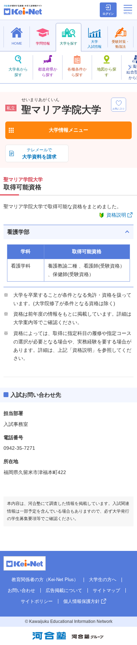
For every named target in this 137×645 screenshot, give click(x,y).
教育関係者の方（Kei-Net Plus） (45, 579)
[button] (129, 67)
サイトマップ (106, 590)
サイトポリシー (37, 601)
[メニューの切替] (127, 9)
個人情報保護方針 (81, 601)
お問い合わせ (21, 590)
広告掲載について (64, 590)
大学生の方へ (102, 579)
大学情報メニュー (68, 130)
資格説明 (116, 215)
